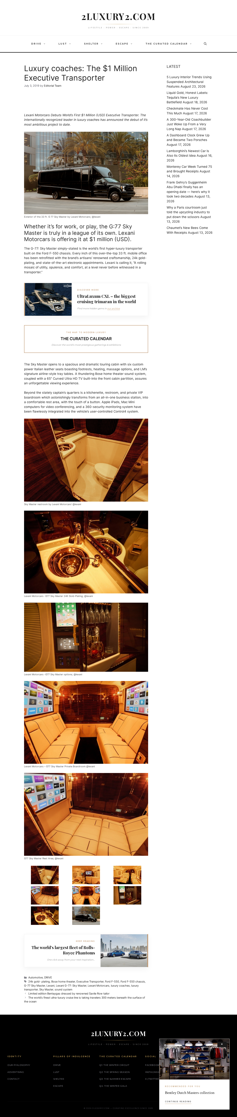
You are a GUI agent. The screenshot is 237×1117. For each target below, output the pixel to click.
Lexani (50, 985)
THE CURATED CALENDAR (167, 43)
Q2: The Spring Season (114, 1072)
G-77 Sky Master (34, 985)
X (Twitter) (152, 1078)
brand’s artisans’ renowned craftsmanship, (99, 258)
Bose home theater (63, 981)
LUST (63, 43)
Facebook (152, 1065)
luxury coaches (88, 120)
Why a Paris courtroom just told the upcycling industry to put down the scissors (188, 212)
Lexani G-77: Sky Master (71, 985)
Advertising (15, 1072)
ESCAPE (122, 43)
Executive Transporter (90, 981)
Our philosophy (18, 1065)
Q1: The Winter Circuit (114, 1065)
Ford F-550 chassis (133, 981)
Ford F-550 (112, 981)
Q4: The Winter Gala (113, 1085)
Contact (13, 1078)
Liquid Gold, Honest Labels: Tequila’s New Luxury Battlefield (187, 97)
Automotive (35, 977)
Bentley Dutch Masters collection (189, 1093)
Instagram (152, 1072)
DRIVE (36, 43)
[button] (45, 43)
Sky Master (46, 989)
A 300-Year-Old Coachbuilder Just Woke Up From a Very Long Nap (189, 124)
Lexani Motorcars (37, 115)
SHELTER (91, 43)
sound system (63, 989)
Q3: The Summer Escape (115, 1078)
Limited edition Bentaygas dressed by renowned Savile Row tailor (68, 993)
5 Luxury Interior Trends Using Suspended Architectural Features (189, 81)
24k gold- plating (39, 981)
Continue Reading (178, 1101)
